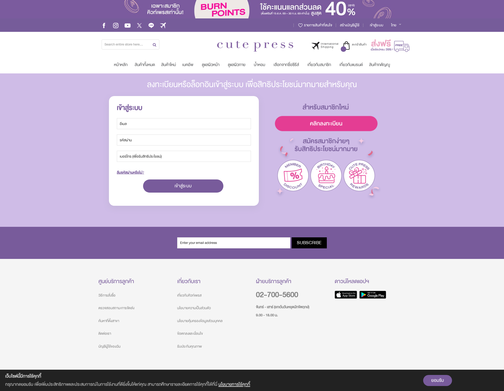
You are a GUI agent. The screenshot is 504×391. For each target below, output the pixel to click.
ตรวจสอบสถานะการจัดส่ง (116, 308)
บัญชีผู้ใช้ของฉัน (109, 346)
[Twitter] (139, 25)
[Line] (151, 25)
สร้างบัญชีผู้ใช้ (349, 25)
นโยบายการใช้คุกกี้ (234, 384)
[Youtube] (127, 25)
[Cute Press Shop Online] (255, 46)
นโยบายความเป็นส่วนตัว (194, 308)
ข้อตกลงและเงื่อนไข (190, 333)
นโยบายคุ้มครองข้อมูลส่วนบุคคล (200, 321)
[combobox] (130, 44)
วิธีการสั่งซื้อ (107, 295)
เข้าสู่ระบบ (376, 25)
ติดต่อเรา (104, 333)
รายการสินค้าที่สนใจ (317, 25)
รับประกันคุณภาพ (189, 346)
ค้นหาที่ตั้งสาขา (108, 321)
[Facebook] (104, 25)
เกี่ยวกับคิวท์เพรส (189, 295)
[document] (252, 380)
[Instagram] (115, 25)
